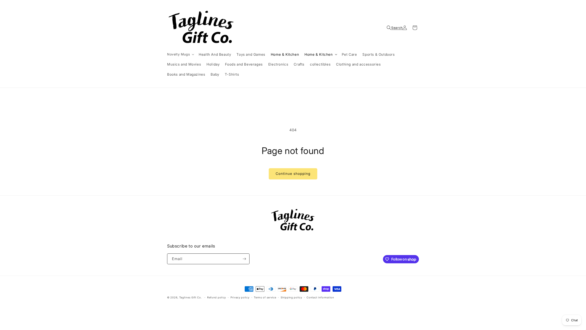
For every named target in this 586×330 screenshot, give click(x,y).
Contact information (320, 297)
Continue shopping (293, 173)
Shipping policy (291, 297)
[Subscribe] (244, 258)
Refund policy (216, 297)
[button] (180, 54)
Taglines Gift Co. (190, 297)
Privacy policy (240, 297)
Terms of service (265, 297)
